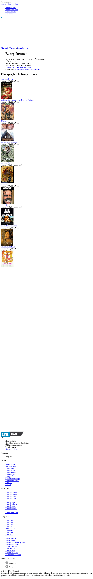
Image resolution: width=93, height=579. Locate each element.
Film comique (10, 468)
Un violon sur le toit (19, 67)
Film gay (8, 477)
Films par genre (11, 492)
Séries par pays (10, 507)
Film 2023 (9, 520)
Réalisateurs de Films (13, 555)
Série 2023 (9, 535)
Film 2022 (9, 522)
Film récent (9, 531)
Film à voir (9, 533)
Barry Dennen (22, 48)
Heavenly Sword (7, 79)
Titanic (29, 67)
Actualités (9, 14)
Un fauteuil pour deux (9, 142)
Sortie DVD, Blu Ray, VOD (15, 542)
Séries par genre (11, 503)
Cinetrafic (5, 48)
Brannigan (4, 205)
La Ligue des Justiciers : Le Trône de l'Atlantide (18, 100)
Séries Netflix (10, 551)
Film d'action (10, 470)
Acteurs (13, 48)
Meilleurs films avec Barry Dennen (27, 69)
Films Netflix (10, 549)
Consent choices (11, 449)
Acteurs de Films (11, 553)
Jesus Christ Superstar (9, 226)
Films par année (11, 494)
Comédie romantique (12, 479)
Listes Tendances (11, 513)
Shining (8, 67)
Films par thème (11, 498)
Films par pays (10, 496)
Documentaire (10, 466)
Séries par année (11, 505)
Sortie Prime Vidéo (12, 544)
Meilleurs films (10, 8)
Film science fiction (12, 481)
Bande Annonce (11, 547)
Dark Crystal (5, 163)
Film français (10, 475)
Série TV (8, 483)
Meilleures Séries (11, 10)
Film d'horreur (10, 473)
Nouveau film (10, 528)
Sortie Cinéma (10, 12)
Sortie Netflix (10, 540)
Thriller (8, 485)
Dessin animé (10, 464)
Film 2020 (9, 526)
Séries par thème (11, 509)
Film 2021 (9, 524)
